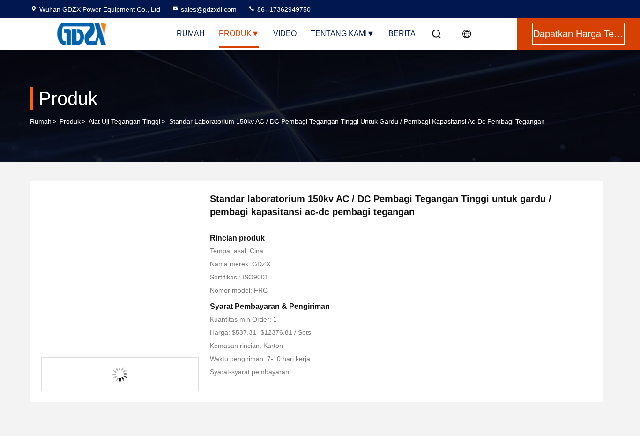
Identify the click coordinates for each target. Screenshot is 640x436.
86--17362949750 (283, 9)
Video (285, 34)
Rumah (191, 34)
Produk (235, 34)
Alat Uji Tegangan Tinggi (124, 121)
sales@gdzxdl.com (209, 9)
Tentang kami (339, 34)
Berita (402, 34)
